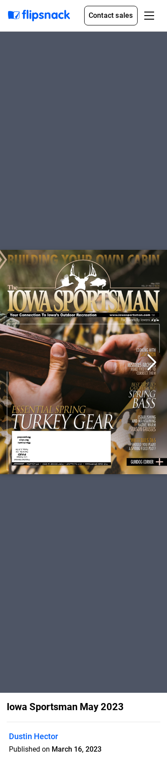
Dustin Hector (33, 736)
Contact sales (111, 15)
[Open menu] (149, 15)
